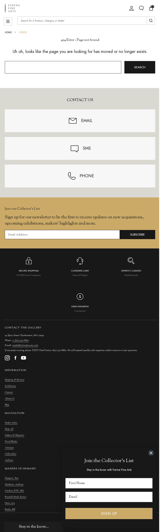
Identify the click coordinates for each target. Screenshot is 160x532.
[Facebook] (15, 357)
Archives (9, 460)
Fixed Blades (11, 441)
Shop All (9, 429)
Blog (7, 405)
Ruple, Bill (10, 509)
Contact (9, 392)
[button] (33, 527)
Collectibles (10, 454)
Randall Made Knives (15, 497)
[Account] (132, 8)
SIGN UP (109, 513)
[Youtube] (23, 357)
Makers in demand (20, 469)
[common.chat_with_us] (141, 8)
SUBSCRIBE (137, 234)
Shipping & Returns (14, 380)
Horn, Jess (10, 503)
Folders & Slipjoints (14, 435)
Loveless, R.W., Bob (14, 491)
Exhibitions (10, 386)
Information (15, 370)
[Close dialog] (151, 453)
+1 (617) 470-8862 (20, 340)
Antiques (9, 448)
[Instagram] (7, 357)
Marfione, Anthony (14, 484)
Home (8, 32)
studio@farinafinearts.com (25, 345)
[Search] (151, 20)
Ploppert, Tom (12, 478)
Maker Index (11, 423)
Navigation (15, 413)
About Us (9, 398)
